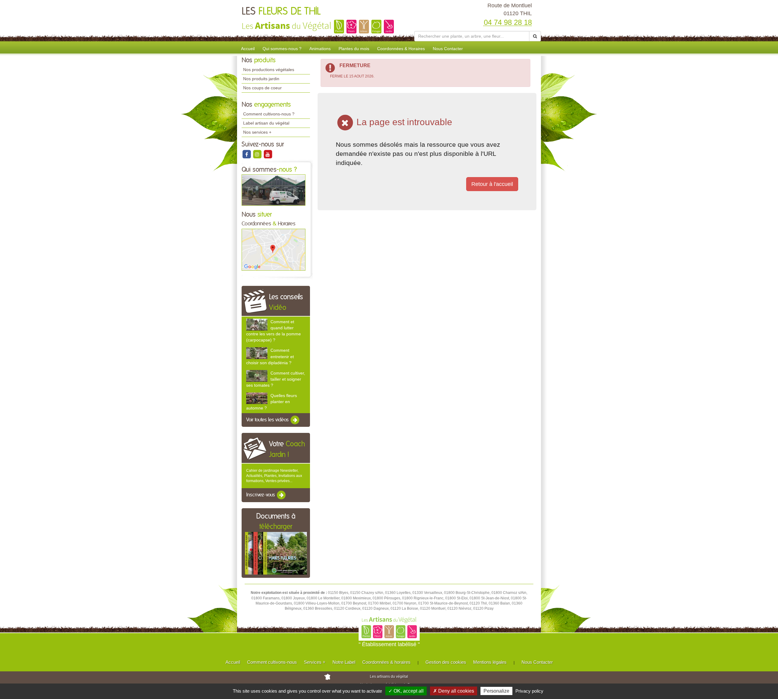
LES (281, 11)
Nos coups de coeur (262, 87)
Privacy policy (529, 691)
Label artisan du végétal (266, 123)
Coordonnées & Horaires (401, 48)
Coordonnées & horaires (386, 662)
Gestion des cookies (445, 662)
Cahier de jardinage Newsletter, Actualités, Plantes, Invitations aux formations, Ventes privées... (274, 475)
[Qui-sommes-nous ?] (273, 190)
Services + (314, 662)
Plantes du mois (354, 48)
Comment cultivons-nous (272, 662)
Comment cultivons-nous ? (268, 113)
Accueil (248, 48)
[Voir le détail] (256, 325)
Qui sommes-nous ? (282, 48)
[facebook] (247, 154)
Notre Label (343, 662)
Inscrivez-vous (261, 495)
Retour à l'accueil (492, 184)
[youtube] (268, 154)
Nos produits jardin (261, 78)
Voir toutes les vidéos (268, 419)
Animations (320, 48)
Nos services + (257, 132)
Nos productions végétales (268, 69)
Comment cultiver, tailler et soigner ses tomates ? (275, 379)
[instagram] (257, 154)
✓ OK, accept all (406, 691)
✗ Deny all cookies (453, 691)
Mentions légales (490, 662)
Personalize (496, 691)
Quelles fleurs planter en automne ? (271, 401)
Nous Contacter (448, 48)
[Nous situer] (273, 249)
